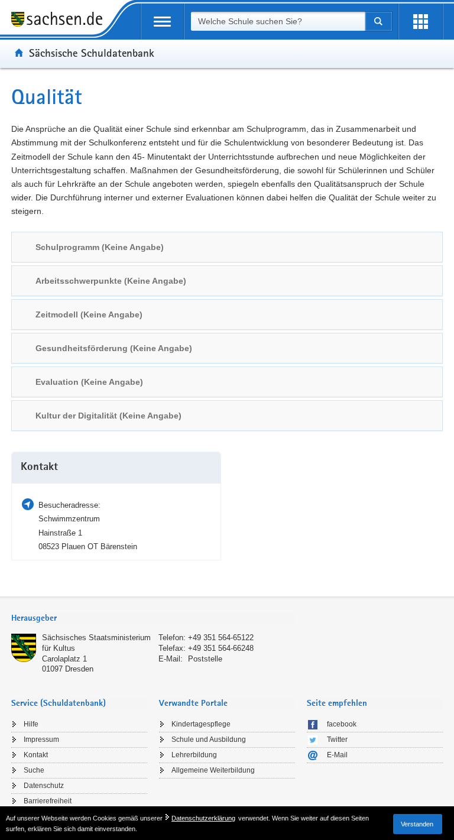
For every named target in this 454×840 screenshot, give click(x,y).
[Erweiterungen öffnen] (420, 22)
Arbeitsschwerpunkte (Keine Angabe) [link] (110, 281)
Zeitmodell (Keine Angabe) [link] (88, 314)
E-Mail (337, 755)
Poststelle (205, 658)
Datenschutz (44, 785)
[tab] (227, 247)
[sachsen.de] (60, 21)
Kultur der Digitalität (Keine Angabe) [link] (108, 415)
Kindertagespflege (201, 724)
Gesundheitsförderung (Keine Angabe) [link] (113, 348)
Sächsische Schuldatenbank (91, 53)
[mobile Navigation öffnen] (162, 22)
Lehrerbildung (194, 755)
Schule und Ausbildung (208, 739)
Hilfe (31, 724)
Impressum (41, 739)
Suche (34, 770)
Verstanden (417, 824)
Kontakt (36, 755)
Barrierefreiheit (48, 801)
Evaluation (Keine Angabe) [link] (89, 382)
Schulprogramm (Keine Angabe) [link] (99, 247)
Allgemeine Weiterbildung (213, 770)
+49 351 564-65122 (221, 637)
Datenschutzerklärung (203, 818)
